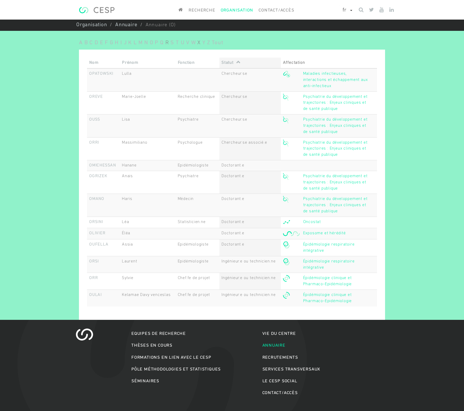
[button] (347, 10)
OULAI (95, 295)
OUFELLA (98, 244)
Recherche (202, 10)
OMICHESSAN (102, 165)
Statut (228, 63)
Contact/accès (276, 10)
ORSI (94, 261)
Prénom (130, 63)
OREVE (96, 97)
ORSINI (96, 222)
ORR (93, 278)
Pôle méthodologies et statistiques (176, 369)
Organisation (237, 10)
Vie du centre (279, 333)
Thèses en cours (151, 345)
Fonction (186, 63)
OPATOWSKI (101, 74)
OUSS (94, 119)
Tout (217, 43)
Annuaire (126, 25)
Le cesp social (279, 381)
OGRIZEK (98, 176)
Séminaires (145, 381)
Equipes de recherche (158, 333)
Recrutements (280, 357)
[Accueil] (97, 10)
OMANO (96, 199)
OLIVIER (97, 233)
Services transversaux (291, 369)
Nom (93, 63)
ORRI (94, 142)
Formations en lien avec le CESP (171, 357)
